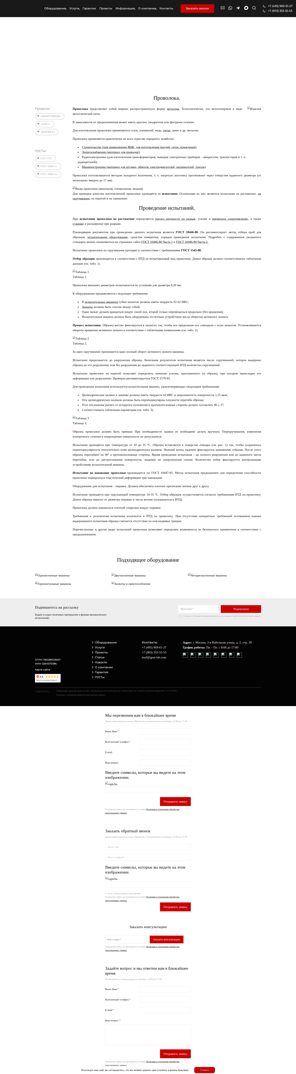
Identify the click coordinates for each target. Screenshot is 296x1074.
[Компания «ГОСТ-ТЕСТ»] (20, 8)
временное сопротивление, (230, 218)
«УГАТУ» (45, 124)
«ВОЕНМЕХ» (47, 132)
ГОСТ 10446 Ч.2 (48, 174)
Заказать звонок (197, 8)
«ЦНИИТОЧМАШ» (50, 116)
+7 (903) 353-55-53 (280, 10)
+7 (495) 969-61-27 (280, 6)
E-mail (108, 752)
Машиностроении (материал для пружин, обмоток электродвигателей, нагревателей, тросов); (144, 167)
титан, (167, 130)
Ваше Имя (111, 731)
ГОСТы (99, 677)
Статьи (99, 657)
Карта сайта (42, 669)
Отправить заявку (175, 801)
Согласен (204, 1070)
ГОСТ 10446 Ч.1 (48, 166)
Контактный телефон (117, 741)
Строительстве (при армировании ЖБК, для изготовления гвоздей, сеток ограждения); (139, 147)
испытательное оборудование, (108, 237)
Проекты (101, 652)
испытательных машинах (101, 302)
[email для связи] (222, 9)
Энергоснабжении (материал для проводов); (111, 152)
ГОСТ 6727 (46, 158)
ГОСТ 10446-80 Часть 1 (157, 242)
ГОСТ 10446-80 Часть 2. (192, 242)
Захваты (87, 307)
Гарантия (101, 672)
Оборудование (106, 642)
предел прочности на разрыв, (175, 218)
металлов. (173, 108)
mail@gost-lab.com (154, 657)
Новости (101, 662)
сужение (78, 223)
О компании (104, 667)
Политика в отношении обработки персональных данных (80, 695)
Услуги (100, 647)
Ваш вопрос (112, 762)
